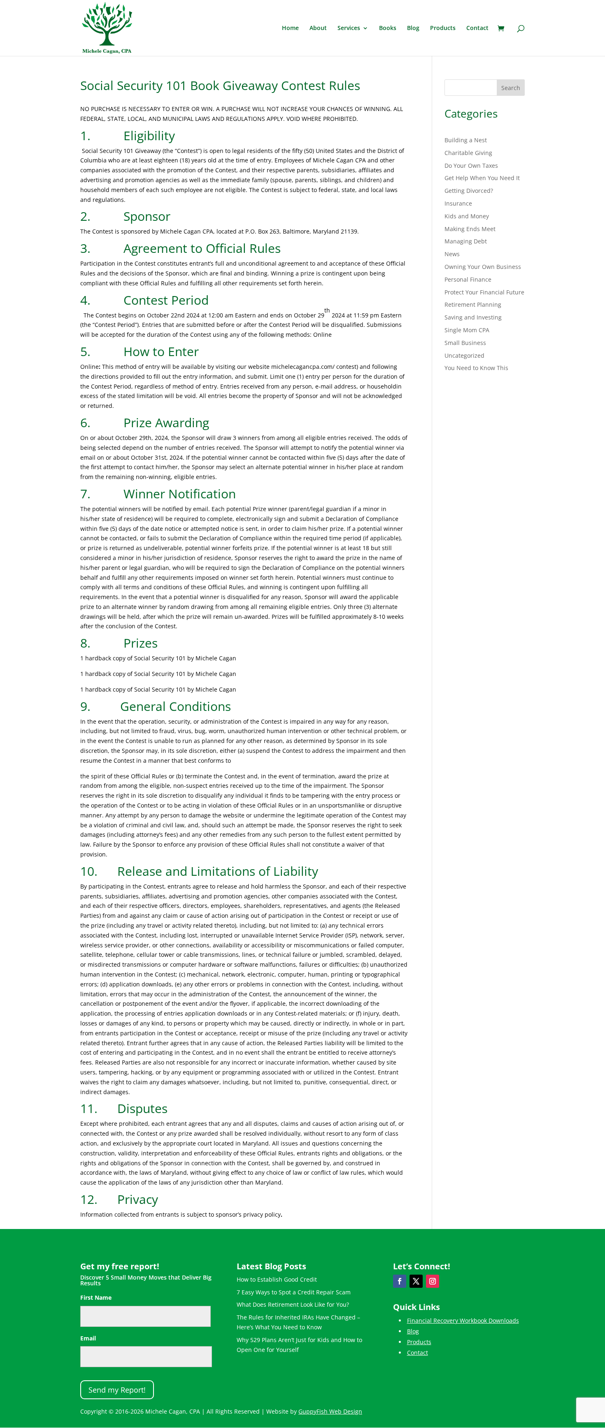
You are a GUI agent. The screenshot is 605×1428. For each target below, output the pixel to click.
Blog (413, 28)
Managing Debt (465, 241)
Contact (477, 28)
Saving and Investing (473, 317)
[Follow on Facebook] (399, 1281)
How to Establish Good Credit (277, 1279)
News (452, 254)
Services (348, 28)
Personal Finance (467, 279)
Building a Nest (465, 140)
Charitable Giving (468, 153)
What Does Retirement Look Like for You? (293, 1304)
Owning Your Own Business (482, 267)
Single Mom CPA (466, 330)
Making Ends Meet (470, 229)
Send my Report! (117, 1390)
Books (387, 28)
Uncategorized (464, 355)
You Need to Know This (476, 368)
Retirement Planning (472, 304)
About (318, 28)
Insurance (458, 203)
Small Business (465, 343)
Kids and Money (466, 216)
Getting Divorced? (468, 190)
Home (290, 28)
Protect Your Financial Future (484, 292)
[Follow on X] (416, 1281)
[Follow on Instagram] (432, 1281)
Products (443, 28)
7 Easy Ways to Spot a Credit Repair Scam (294, 1292)
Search (510, 88)
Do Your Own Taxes (471, 165)
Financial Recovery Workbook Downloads (463, 1320)
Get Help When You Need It (482, 178)
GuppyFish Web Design (330, 1411)
